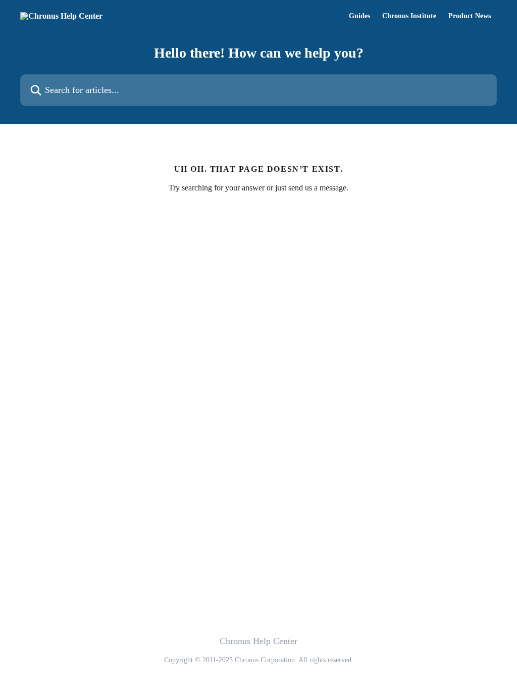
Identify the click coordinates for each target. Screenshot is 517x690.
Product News (469, 16)
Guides (359, 16)
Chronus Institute (409, 16)
